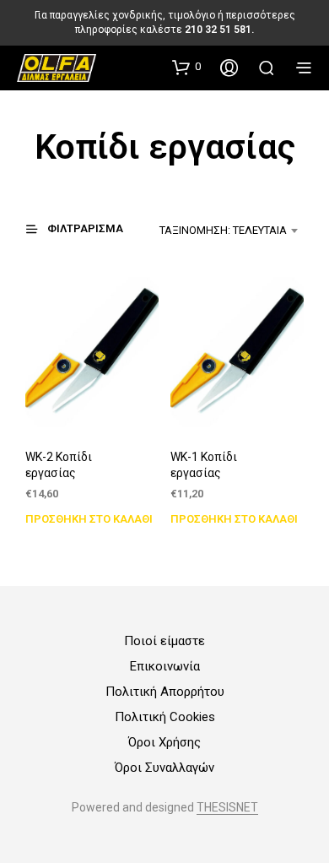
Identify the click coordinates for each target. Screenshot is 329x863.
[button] (186, 66)
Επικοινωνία (165, 666)
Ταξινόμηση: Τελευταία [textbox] (223, 230)
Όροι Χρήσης (164, 742)
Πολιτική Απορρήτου (164, 691)
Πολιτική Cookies (165, 717)
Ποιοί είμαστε (164, 641)
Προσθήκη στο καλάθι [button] (89, 519)
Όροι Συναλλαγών (164, 767)
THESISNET (227, 807)
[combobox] (221, 230)
